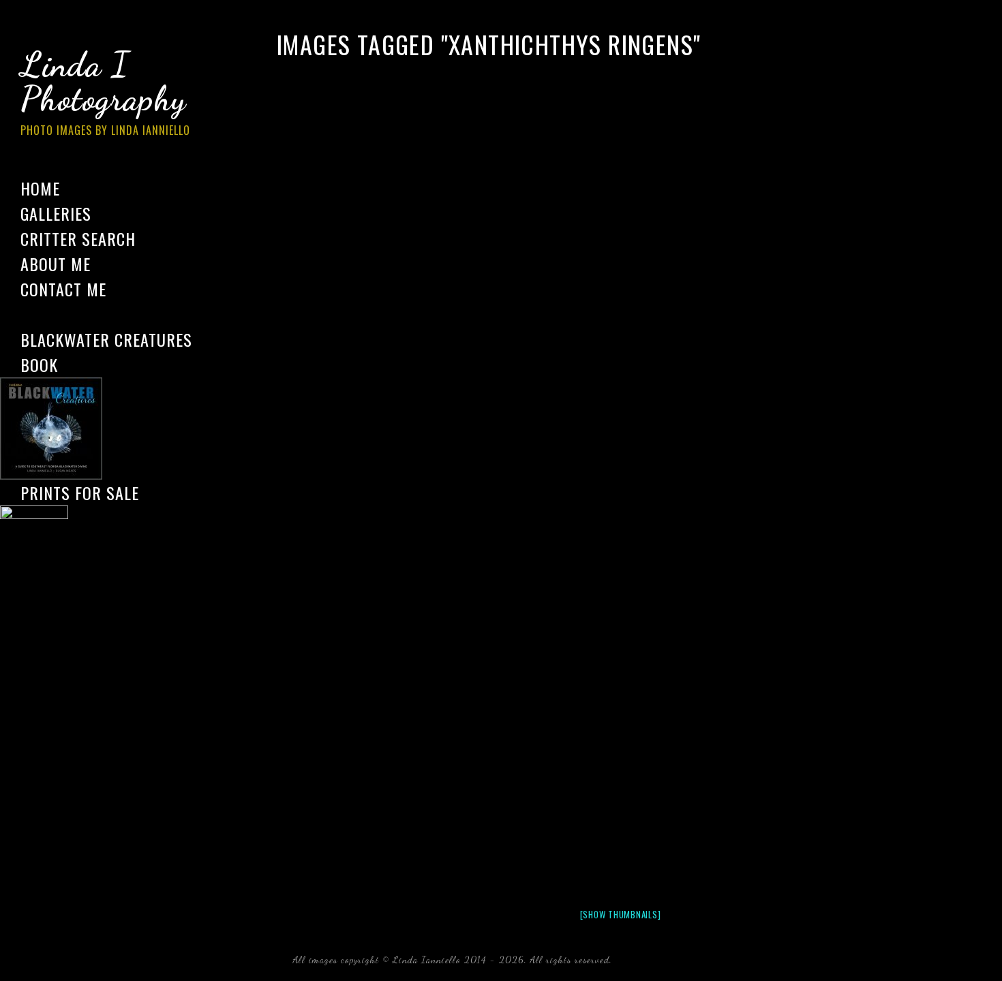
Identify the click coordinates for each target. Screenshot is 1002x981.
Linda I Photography (105, 91)
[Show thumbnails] (620, 914)
